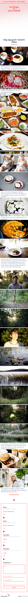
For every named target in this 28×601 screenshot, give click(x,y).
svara (4, 514)
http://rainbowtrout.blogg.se (14, 536)
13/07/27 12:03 (6, 508)
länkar (23, 1)
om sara (5, 1)
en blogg (14, 9)
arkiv (18, 1)
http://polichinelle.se (13, 508)
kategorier (12, 1)
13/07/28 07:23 (6, 536)
